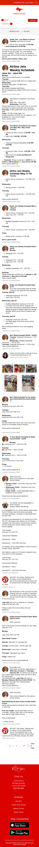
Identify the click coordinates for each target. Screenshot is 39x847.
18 (24, 746)
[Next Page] (28, 746)
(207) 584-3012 (18, 788)
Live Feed (27, 31)
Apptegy (23, 844)
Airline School (14, 31)
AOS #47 (18, 801)
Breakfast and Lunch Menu (24, 2)
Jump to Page (32, 746)
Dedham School (18, 808)
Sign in (33, 20)
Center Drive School (19, 805)
